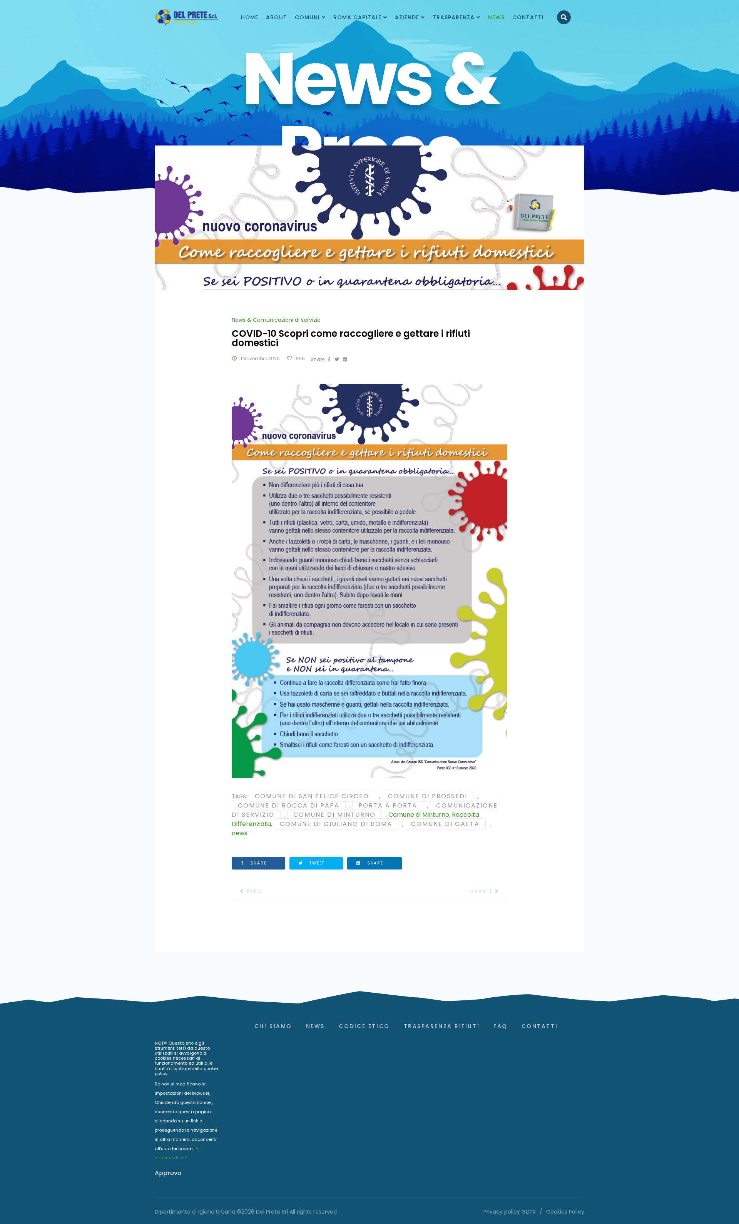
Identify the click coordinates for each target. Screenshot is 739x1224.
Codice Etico (364, 1026)
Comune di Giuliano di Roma (336, 823)
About (276, 17)
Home (249, 17)
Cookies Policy (565, 1211)
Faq (500, 1026)
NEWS (496, 17)
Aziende (407, 17)
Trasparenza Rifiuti (442, 1026)
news (239, 833)
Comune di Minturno (334, 814)
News (315, 1026)
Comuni (307, 17)
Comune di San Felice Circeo (312, 796)
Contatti (528, 17)
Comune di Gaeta (445, 823)
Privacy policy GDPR (509, 1211)
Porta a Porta (387, 805)
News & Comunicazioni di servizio (276, 320)
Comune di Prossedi (427, 796)
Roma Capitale (357, 17)
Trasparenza (454, 17)
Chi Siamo (273, 1026)
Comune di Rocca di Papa (288, 805)
